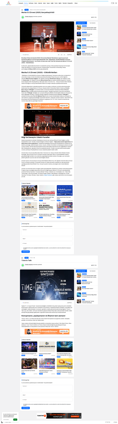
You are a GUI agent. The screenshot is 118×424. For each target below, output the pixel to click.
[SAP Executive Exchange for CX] (29, 349)
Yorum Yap (108, 422)
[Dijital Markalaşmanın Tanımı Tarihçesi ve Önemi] (65, 210)
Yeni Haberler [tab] (92, 22)
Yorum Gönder (25, 251)
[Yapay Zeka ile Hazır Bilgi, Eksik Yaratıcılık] (87, 47)
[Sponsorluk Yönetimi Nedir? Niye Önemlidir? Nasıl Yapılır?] (47, 193)
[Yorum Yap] (58, 54)
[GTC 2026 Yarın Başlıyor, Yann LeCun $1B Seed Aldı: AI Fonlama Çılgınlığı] (65, 349)
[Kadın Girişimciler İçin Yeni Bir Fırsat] (29, 366)
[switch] (112, 3)
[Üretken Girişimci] (8, 3)
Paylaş (115, 422)
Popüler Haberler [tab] (81, 22)
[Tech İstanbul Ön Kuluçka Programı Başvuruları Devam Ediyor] (29, 193)
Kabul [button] (15, 419)
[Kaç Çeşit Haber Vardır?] (87, 40)
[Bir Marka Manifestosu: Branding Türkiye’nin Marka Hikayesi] (47, 210)
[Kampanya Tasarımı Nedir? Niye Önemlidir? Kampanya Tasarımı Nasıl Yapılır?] (65, 366)
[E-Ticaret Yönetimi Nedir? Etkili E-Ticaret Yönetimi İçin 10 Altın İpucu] (87, 27)
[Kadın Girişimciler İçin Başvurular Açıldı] (87, 34)
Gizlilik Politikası (6, 419)
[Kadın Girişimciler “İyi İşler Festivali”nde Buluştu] (87, 53)
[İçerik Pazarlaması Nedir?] (47, 349)
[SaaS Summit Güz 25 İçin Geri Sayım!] (65, 193)
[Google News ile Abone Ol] (25, 55)
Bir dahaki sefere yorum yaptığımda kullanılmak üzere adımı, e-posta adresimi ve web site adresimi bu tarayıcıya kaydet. (47, 248)
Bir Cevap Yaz (25, 223)
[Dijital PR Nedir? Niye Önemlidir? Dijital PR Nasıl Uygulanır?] (29, 210)
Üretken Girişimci (29, 16)
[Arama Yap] (116, 3)
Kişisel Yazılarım (48, 175)
